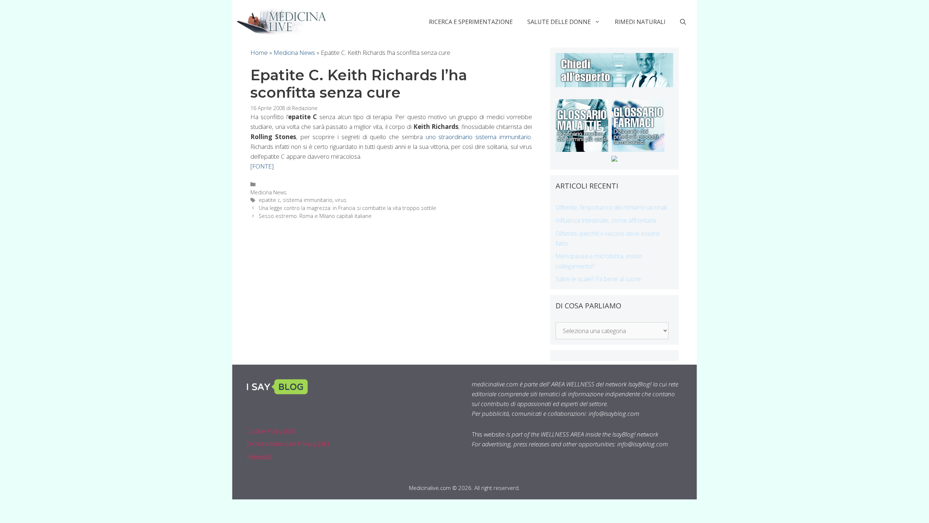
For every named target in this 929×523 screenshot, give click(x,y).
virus (341, 199)
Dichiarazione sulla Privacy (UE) (288, 443)
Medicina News (294, 52)
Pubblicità (259, 457)
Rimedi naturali (640, 22)
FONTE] (263, 166)
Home (259, 52)
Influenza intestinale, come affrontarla (606, 220)
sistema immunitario (307, 199)
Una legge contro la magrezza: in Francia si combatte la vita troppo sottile (347, 207)
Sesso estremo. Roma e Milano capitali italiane (315, 215)
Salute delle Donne (559, 22)
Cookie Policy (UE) (271, 431)
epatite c (269, 199)
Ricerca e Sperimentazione (471, 22)
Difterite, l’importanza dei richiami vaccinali (611, 207)
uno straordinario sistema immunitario (478, 137)
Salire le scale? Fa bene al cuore (598, 279)
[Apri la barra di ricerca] (683, 22)
